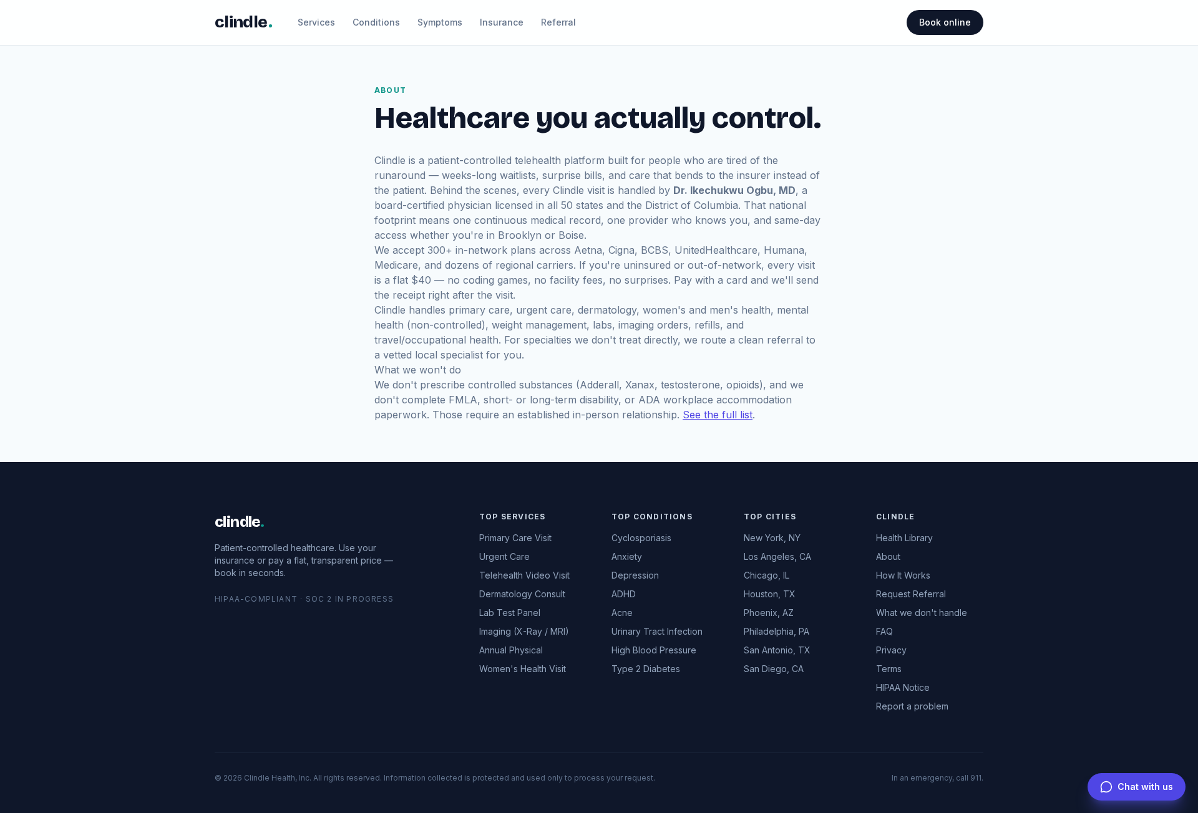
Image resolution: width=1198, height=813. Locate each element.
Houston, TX (770, 594)
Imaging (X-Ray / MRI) (524, 631)
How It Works (903, 575)
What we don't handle (921, 612)
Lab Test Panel (509, 612)
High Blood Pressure (653, 650)
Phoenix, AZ (769, 612)
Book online (945, 22)
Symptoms (439, 22)
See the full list (717, 414)
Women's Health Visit (522, 668)
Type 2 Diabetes (645, 668)
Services (316, 22)
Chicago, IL (766, 575)
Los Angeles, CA (777, 556)
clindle (239, 522)
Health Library (904, 537)
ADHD (623, 594)
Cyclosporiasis (641, 537)
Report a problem (912, 706)
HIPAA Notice (903, 687)
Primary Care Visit (515, 537)
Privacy (891, 650)
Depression (635, 575)
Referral (558, 22)
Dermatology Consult (522, 594)
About (888, 556)
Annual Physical (511, 650)
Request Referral (911, 594)
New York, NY (772, 537)
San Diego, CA (774, 668)
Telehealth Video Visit (524, 575)
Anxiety (626, 556)
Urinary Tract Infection (657, 631)
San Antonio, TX (777, 650)
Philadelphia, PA (776, 631)
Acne (622, 612)
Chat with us (1145, 786)
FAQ (884, 631)
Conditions (376, 22)
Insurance (502, 22)
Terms (889, 668)
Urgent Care (504, 556)
